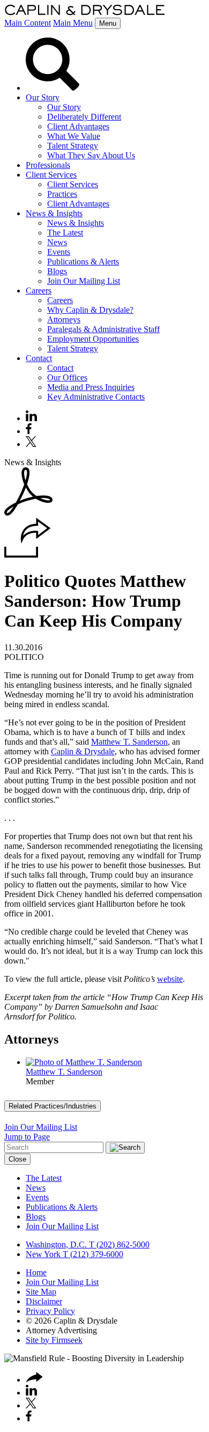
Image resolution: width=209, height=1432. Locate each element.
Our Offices (67, 377)
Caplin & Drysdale (83, 751)
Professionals (48, 165)
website (170, 978)
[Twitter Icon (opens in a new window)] (31, 444)
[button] (27, 555)
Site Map (41, 1291)
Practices (62, 194)
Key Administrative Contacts (96, 396)
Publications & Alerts (83, 261)
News (57, 242)
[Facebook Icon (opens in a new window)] (29, 431)
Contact (39, 358)
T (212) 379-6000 (92, 1254)
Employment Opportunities (93, 338)
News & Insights (54, 213)
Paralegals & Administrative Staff (103, 329)
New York (43, 1254)
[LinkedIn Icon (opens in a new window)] (31, 418)
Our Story (42, 97)
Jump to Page (27, 1136)
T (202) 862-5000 (118, 1244)
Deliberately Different (84, 116)
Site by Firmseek (54, 1340)
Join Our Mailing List (83, 280)
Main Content (27, 22)
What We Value (73, 136)
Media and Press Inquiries (91, 387)
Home (36, 1272)
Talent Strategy (72, 145)
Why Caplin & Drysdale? (90, 309)
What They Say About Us (91, 155)
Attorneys (63, 319)
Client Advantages (78, 126)
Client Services (51, 174)
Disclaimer (44, 1301)
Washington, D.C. (56, 1244)
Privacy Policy (50, 1311)
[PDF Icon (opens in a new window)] (28, 512)
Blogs (57, 271)
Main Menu (73, 22)
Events (58, 251)
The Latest (65, 232)
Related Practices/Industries (52, 1106)
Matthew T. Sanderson (129, 741)
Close (17, 1159)
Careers (38, 290)
